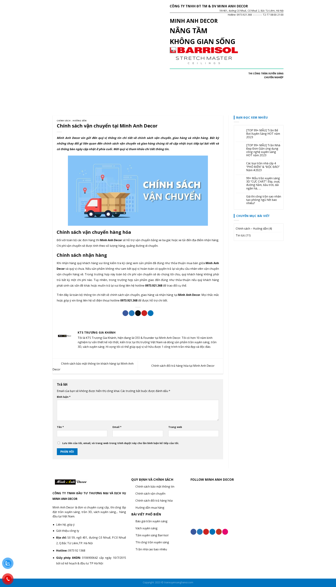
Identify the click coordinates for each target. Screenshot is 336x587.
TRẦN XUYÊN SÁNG (272, 73)
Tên (60, 427)
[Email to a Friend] (138, 313)
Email (117, 427)
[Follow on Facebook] (193, 532)
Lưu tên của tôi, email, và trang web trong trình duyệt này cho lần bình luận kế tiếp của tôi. (120, 443)
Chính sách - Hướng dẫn (71, 120)
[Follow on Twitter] (200, 532)
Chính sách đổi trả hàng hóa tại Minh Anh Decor (183, 366)
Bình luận (64, 396)
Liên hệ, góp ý (65, 524)
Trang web (175, 427)
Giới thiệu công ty (67, 531)
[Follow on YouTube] (219, 532)
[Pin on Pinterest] (144, 313)
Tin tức (240, 235)
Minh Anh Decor (68, 138)
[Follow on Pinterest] (206, 532)
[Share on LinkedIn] (150, 313)
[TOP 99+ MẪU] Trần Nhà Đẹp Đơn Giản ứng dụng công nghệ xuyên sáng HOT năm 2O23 (263, 150)
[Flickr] (225, 532)
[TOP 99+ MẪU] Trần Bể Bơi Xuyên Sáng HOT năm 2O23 (263, 134)
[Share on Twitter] (132, 313)
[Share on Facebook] (125, 313)
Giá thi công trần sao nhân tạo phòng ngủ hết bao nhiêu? (263, 200)
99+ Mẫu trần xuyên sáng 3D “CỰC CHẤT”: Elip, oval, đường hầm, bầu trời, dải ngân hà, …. (263, 183)
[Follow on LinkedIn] (212, 532)
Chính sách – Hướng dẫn (252, 228)
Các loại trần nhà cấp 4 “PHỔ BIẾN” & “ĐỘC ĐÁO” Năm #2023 (263, 167)
